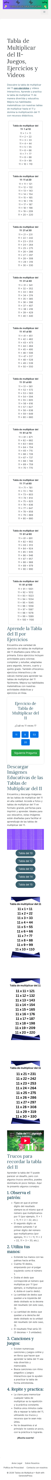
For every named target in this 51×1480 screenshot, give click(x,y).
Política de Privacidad (14, 1467)
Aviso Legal (17, 1463)
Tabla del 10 (25, 853)
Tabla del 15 (25, 884)
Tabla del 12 (25, 861)
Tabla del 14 (25, 876)
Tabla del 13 (25, 868)
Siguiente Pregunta (25, 752)
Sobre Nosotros (32, 1463)
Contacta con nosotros (36, 1467)
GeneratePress (25, 1475)
